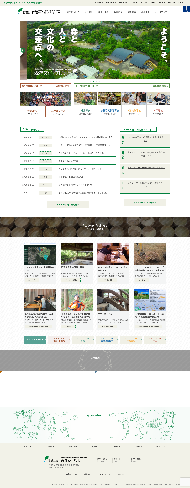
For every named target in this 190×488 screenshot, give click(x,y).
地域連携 (145, 12)
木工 (155, 339)
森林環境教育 (107, 339)
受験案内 (89, 12)
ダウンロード (150, 2)
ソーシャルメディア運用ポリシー (83, 484)
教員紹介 (118, 12)
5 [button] (99, 81)
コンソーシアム (137, 2)
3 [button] (93, 81)
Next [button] (167, 50)
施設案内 (132, 12)
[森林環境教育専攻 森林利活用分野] (109, 98)
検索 (181, 2)
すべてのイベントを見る (145, 202)
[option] (95, 50)
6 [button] (102, 81)
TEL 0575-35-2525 (57, 467)
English (171, 2)
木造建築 (131, 339)
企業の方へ (123, 2)
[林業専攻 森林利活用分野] (85, 98)
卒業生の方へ (111, 2)
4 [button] (96, 81)
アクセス (161, 2)
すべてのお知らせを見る (67, 204)
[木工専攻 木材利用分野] (158, 98)
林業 (83, 339)
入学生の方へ (98, 2)
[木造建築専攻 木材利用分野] (134, 98)
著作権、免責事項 (59, 484)
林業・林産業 (59, 339)
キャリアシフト (162, 12)
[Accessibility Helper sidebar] (186, 9)
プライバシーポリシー (108, 484)
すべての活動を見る (35, 339)
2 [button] (90, 81)
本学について (73, 12)
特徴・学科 (103, 12)
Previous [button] (23, 50)
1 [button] (88, 81)
